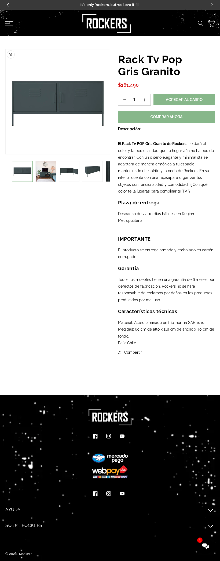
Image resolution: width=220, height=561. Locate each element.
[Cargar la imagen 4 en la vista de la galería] (92, 171)
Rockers (25, 554)
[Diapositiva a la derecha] (103, 172)
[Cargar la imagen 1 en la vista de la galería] (22, 171)
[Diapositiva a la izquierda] (12, 172)
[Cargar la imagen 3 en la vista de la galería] (69, 171)
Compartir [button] (133, 352)
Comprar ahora (166, 117)
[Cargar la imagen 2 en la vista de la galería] (45, 171)
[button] (8, 23)
